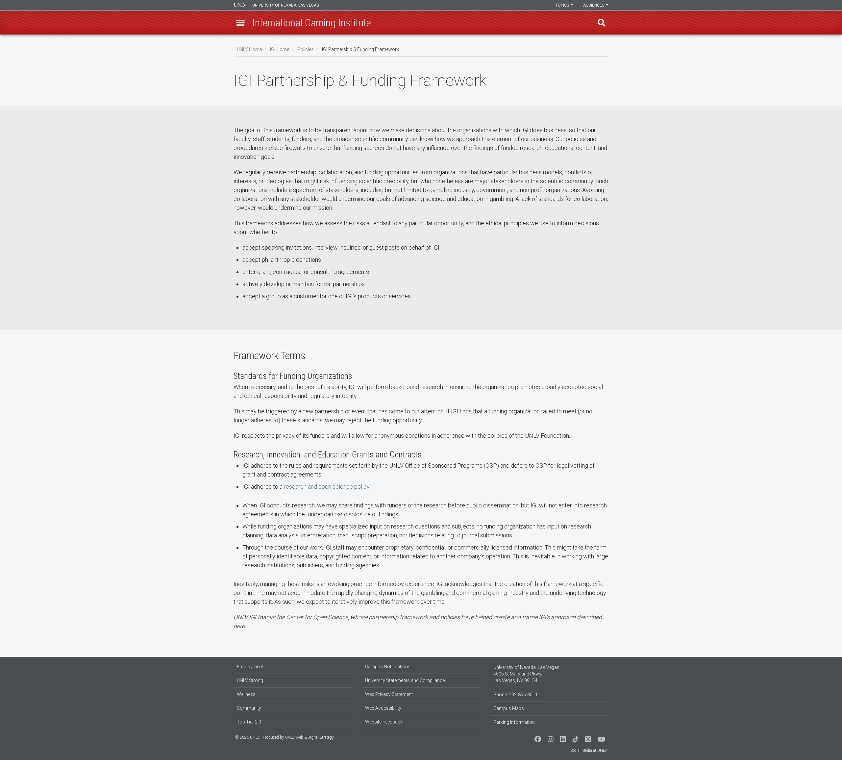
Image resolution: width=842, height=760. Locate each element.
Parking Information (514, 722)
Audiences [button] (594, 5)
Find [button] (601, 23)
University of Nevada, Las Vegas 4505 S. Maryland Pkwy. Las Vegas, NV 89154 (526, 674)
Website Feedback (384, 721)
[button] (240, 23)
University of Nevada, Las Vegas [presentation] (285, 5)
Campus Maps (508, 708)
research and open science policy (326, 486)
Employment (250, 666)
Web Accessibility (383, 708)
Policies (305, 49)
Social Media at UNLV (588, 750)
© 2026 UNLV (247, 737)
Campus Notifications (387, 666)
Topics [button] (563, 5)
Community (249, 708)
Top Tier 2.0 (249, 721)
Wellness (246, 694)
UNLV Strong (250, 680)
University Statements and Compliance (405, 680)
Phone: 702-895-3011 (515, 694)
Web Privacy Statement (389, 694)
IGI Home (279, 49)
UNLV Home (249, 49)
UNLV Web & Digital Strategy (309, 737)
